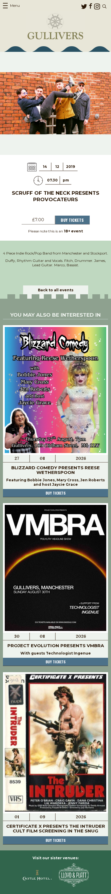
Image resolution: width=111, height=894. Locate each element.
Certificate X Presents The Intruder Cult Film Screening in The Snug (55, 828)
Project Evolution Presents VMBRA (55, 645)
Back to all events (55, 290)
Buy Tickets (72, 220)
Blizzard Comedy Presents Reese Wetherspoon (55, 470)
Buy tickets (56, 492)
